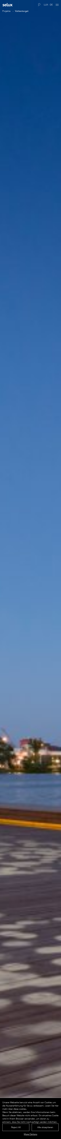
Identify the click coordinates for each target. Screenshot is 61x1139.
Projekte (6, 11)
